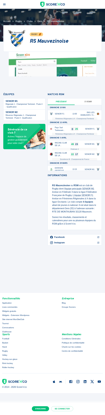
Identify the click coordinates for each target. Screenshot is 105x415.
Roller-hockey (8, 367)
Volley (4, 355)
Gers (39, 21)
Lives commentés (9, 307)
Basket (5, 343)
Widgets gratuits (9, 311)
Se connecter (62, 409)
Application (7, 303)
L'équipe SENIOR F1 (83, 195)
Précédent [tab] (61, 102)
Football (5, 339)
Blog (64, 303)
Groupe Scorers (69, 307)
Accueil (7, 21)
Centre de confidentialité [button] (72, 351)
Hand (4, 347)
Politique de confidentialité (73, 343)
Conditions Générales (71, 339)
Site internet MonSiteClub (13, 319)
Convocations (8, 327)
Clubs (30, 21)
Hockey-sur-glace (9, 359)
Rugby (18, 21)
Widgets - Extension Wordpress (15, 315)
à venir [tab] (88, 102)
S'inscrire (40, 409)
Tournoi (5, 323)
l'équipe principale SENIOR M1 (79, 189)
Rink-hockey (7, 363)
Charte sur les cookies (71, 347)
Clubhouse (6, 332)
